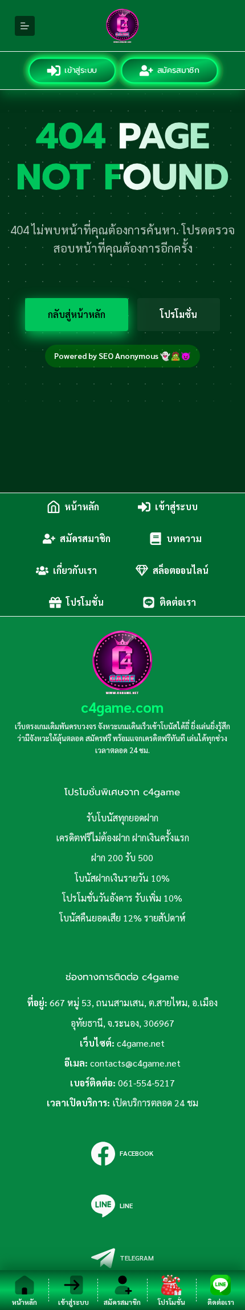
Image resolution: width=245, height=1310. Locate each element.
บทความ (184, 538)
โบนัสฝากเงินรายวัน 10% (122, 878)
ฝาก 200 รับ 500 (122, 857)
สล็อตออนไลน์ (181, 570)
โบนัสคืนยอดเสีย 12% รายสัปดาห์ (122, 918)
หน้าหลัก (81, 507)
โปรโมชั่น (178, 314)
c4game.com (122, 706)
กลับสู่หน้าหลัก (76, 314)
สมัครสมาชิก (178, 70)
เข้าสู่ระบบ (81, 70)
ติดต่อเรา (178, 602)
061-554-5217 (146, 1083)
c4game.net (141, 1043)
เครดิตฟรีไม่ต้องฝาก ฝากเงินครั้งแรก (122, 838)
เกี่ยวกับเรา (75, 570)
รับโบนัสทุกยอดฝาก (122, 818)
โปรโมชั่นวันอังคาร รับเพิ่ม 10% (122, 898)
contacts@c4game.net (135, 1063)
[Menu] (25, 26)
